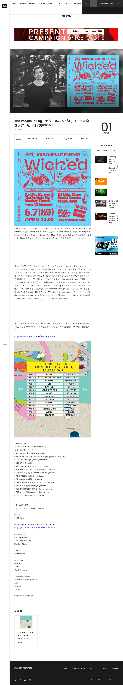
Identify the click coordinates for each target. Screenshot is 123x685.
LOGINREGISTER (106, 4)
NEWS (14, 3)
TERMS (65, 668)
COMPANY (104, 668)
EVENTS (23, 3)
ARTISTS (77, 3)
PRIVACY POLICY (78, 668)
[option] (99, 151)
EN (93, 4)
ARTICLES (41, 3)
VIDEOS (59, 3)
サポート (115, 668)
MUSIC (50, 3)
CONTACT (93, 668)
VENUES (32, 3)
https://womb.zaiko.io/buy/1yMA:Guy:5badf (35, 336)
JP (86, 4)
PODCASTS (69, 7)
